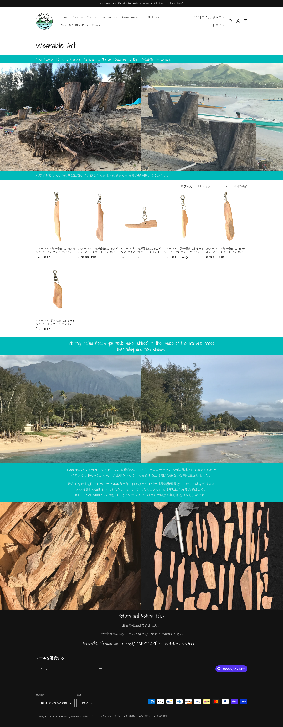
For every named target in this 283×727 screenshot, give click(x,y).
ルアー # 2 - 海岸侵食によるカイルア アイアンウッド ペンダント (226, 250)
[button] (77, 17)
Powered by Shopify (68, 716)
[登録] (100, 668)
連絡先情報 (162, 716)
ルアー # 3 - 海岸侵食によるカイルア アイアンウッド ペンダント (184, 250)
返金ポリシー (89, 716)
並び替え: (187, 186)
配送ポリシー (146, 716)
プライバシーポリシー (111, 716)
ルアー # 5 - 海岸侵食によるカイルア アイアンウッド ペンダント (98, 250)
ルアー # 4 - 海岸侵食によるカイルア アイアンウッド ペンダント (141, 250)
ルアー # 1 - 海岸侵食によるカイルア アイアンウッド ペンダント (55, 322)
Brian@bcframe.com (101, 643)
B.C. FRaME (51, 716)
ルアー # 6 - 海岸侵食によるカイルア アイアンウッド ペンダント (55, 250)
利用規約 (130, 716)
